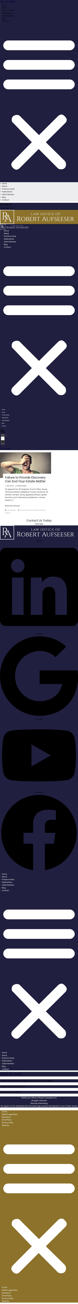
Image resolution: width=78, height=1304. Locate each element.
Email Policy (7, 1120)
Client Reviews (8, 16)
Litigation (7, 513)
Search (4, 435)
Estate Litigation (11, 510)
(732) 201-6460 (11, 1074)
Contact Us (6, 208)
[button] (39, 103)
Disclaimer (6, 1117)
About (4, 7)
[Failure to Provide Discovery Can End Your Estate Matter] (25, 465)
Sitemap (5, 1125)
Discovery (23, 510)
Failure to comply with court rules (35, 510)
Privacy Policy (7, 1122)
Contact (5, 21)
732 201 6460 (7, 1)
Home (4, 5)
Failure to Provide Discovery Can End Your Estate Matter (25, 479)
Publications (7, 13)
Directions (6, 204)
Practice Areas (8, 10)
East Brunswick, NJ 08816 (10, 1092)
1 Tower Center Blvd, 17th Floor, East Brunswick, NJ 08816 (26, 1081)
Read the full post (12, 506)
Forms (4, 1111)
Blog (4, 18)
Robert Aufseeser (22, 486)
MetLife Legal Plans (10, 1114)
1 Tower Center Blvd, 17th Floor (12, 1086)
